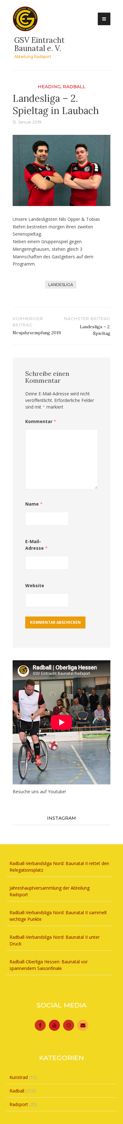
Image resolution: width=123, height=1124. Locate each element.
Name (34, 504)
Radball (74, 86)
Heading (49, 86)
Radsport (18, 1104)
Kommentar (40, 421)
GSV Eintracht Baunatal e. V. (39, 44)
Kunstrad (18, 1077)
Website (34, 585)
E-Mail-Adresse (36, 544)
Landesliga (60, 284)
